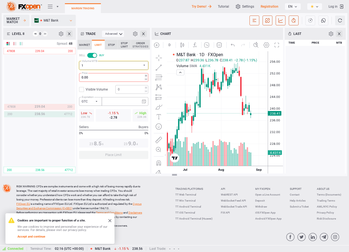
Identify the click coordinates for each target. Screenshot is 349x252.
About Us (323, 188)
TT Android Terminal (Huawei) (194, 218)
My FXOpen (262, 188)
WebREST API (229, 194)
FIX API (225, 212)
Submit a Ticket (299, 206)
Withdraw (261, 206)
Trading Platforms (189, 188)
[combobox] (113, 65)
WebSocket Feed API (233, 200)
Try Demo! (199, 6)
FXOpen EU (23, 203)
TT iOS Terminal (185, 212)
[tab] (84, 45)
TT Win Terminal (185, 200)
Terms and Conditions (109, 212)
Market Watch (13, 20)
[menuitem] (113, 34)
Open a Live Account (267, 194)
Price (85, 72)
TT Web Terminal (185, 194)
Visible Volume (97, 89)
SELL (82, 55)
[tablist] (113, 101)
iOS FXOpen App (265, 212)
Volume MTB (89, 60)
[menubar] (113, 34)
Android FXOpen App (268, 218)
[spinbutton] (113, 77)
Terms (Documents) (329, 194)
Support (296, 188)
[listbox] (293, 6)
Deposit (260, 200)
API (223, 188)
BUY (101, 55)
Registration (269, 6)
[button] (144, 65)
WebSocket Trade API (234, 206)
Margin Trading (82, 8)
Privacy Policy (325, 212)
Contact (294, 194)
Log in (333, 6)
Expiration (88, 96)
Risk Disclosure (326, 218)
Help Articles (298, 200)
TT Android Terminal (188, 206)
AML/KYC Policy (327, 206)
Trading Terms (326, 200)
